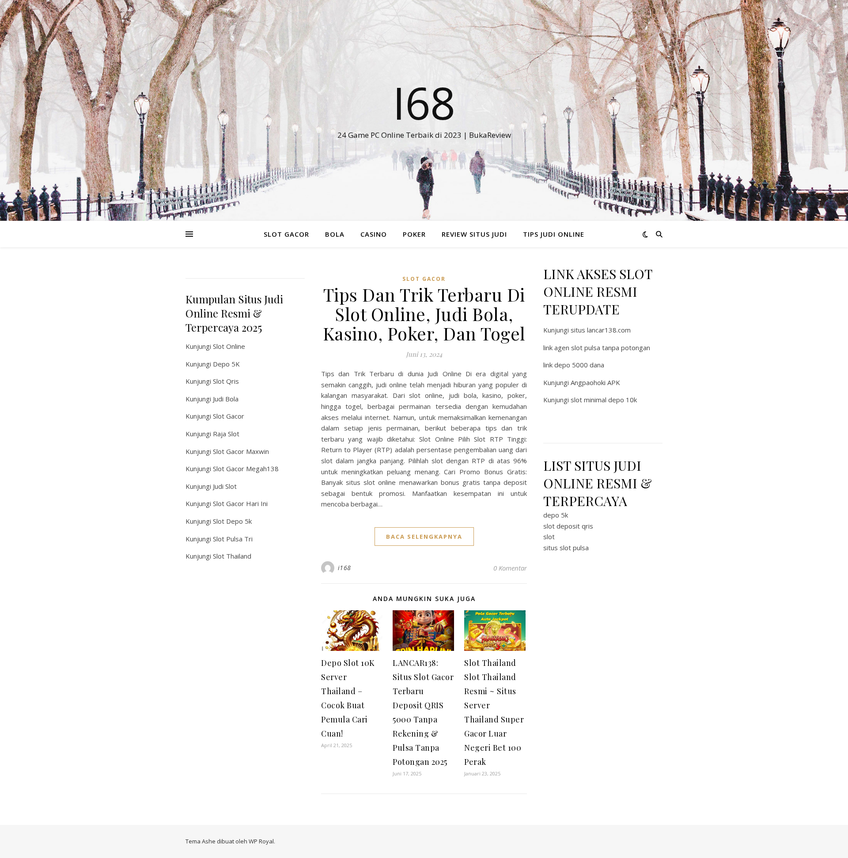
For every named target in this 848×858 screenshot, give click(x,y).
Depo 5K (226, 363)
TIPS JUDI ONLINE (553, 234)
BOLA (334, 234)
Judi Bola (225, 398)
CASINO (373, 234)
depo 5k (555, 514)
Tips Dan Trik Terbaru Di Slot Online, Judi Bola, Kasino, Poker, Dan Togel (424, 314)
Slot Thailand (232, 556)
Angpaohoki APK (595, 382)
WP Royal (261, 841)
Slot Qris (226, 381)
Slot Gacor (228, 416)
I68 (424, 102)
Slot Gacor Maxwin (241, 451)
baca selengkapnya (424, 537)
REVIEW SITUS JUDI (474, 234)
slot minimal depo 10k (604, 399)
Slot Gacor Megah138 (246, 468)
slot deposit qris (568, 526)
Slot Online (229, 346)
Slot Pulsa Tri (233, 538)
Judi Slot (225, 486)
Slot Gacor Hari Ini (240, 503)
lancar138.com (609, 329)
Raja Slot (226, 433)
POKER (414, 234)
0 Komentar (510, 567)
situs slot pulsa (566, 547)
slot (549, 536)
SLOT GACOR (286, 234)
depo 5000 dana (579, 364)
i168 (344, 567)
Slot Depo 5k (232, 521)
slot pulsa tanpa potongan (610, 347)
